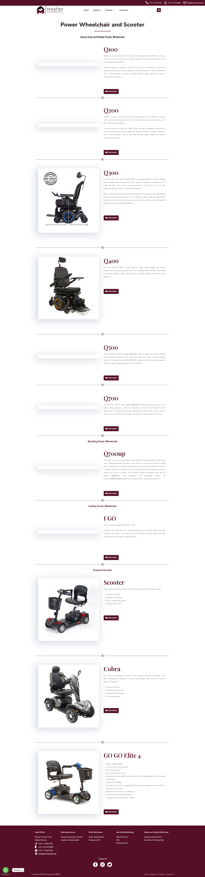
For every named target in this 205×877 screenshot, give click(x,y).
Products (108, 10)
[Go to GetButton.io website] (5, 874)
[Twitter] (109, 864)
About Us (96, 10)
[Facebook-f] (95, 864)
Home (86, 10)
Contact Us (123, 10)
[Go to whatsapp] (6, 870)
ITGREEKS (57, 874)
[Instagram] (102, 864)
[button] (111, 91)
